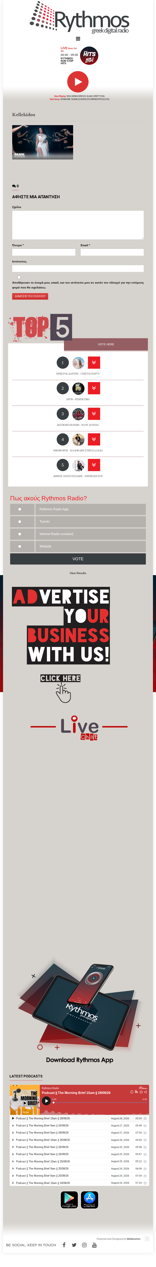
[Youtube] (94, 1245)
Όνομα (18, 245)
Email (85, 245)
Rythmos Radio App (54, 509)
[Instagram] (84, 1245)
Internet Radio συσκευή (56, 534)
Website (45, 546)
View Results (78, 573)
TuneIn (45, 521)
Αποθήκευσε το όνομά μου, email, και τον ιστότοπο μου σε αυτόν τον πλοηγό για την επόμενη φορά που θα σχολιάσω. (78, 285)
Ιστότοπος (19, 261)
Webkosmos (133, 1239)
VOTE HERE (106, 344)
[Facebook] (64, 1245)
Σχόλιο (16, 207)
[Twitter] (74, 1245)
